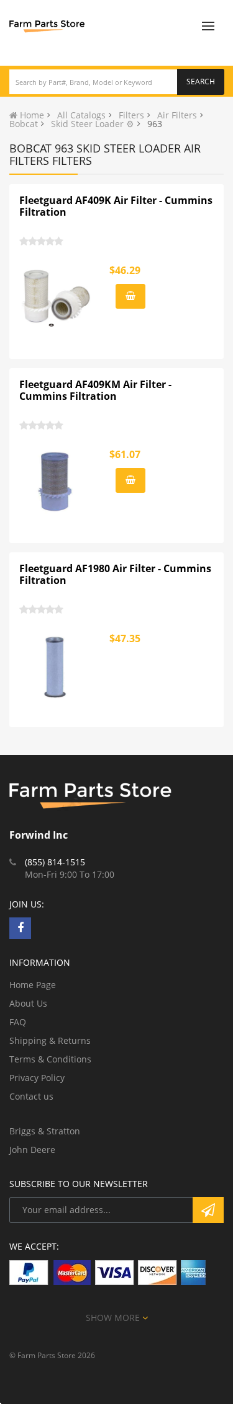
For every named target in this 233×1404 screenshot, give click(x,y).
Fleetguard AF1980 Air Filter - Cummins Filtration (115, 575)
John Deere (32, 1149)
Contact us (31, 1096)
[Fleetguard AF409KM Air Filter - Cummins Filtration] (56, 482)
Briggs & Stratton (44, 1131)
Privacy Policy (37, 1078)
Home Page (32, 985)
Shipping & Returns (50, 1040)
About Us (28, 1003)
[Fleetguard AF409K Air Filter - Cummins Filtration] (56, 298)
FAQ (17, 1022)
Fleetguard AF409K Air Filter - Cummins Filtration (115, 206)
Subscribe (208, 1210)
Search (200, 81)
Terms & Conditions (50, 1059)
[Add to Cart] (130, 296)
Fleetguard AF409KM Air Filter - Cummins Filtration (95, 390)
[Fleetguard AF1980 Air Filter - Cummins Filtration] (56, 666)
